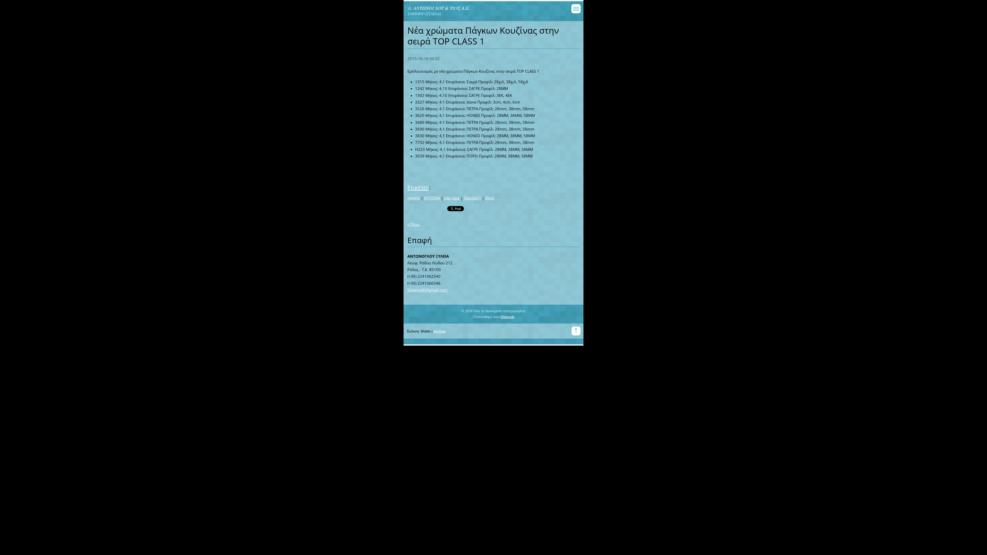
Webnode (507, 317)
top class (452, 197)
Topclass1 (472, 197)
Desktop (439, 331)
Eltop (489, 197)
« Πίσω (413, 224)
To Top (576, 331)
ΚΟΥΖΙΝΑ (432, 197)
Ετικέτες (418, 187)
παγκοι (413, 197)
